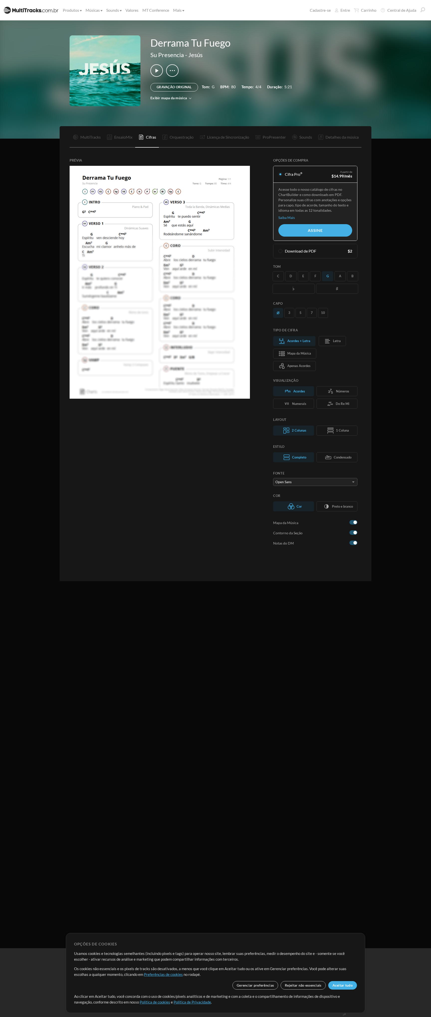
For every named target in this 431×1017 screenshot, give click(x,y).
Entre (345, 10)
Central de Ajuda (401, 10)
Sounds (112, 10)
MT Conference (155, 10)
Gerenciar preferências (255, 985)
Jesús (195, 54)
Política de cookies (155, 1002)
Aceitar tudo (342, 985)
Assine (315, 230)
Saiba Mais (286, 217)
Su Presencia (167, 54)
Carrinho (368, 10)
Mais (177, 10)
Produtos (71, 10)
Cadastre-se (320, 10)
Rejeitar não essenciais (303, 985)
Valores (131, 10)
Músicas (93, 10)
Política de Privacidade (192, 1002)
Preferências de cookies (163, 974)
